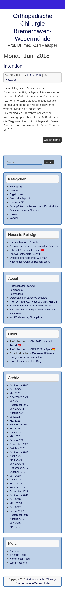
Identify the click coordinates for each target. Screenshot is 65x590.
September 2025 (19, 385)
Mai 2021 (15, 428)
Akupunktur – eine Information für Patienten (34, 246)
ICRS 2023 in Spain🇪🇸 (42, 349)
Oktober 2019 (17, 471)
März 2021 (16, 436)
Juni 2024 (15, 400)
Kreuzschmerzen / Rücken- (25, 242)
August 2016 (17, 518)
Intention (13, 66)
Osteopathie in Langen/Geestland (28, 297)
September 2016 (19, 514)
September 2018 (19, 495)
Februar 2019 (17, 487)
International (16, 293)
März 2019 (16, 483)
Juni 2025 (15, 389)
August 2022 (17, 412)
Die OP (14, 190)
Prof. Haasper (17, 349)
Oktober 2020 (17, 448)
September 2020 (19, 452)
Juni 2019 (15, 475)
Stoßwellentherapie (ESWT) (25, 253)
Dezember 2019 (19, 467)
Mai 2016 (15, 526)
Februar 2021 (17, 440)
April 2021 (15, 432)
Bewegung (16, 186)
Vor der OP (16, 217)
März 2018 (16, 503)
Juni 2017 (15, 507)
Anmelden (15, 550)
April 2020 (15, 455)
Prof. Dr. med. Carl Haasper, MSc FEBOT (33, 301)
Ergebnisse (16, 194)
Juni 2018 (15, 499)
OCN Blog (35, 361)
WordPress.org (18, 562)
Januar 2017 (17, 511)
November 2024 (19, 396)
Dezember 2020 (19, 444)
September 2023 (19, 404)
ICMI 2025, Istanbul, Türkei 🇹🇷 (27, 250)
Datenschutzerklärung (22, 285)
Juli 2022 (15, 416)
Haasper (10, 79)
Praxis (13, 213)
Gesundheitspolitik (20, 198)
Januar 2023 (17, 408)
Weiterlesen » (53, 139)
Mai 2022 (15, 420)
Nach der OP (17, 202)
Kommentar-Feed (20, 558)
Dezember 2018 (19, 491)
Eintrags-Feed (18, 554)
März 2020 (16, 459)
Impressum (16, 289)
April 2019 (15, 479)
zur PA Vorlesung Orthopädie (26, 317)
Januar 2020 (17, 463)
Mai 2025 (15, 393)
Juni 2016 (15, 522)
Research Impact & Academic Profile (30, 305)
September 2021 (19, 424)
